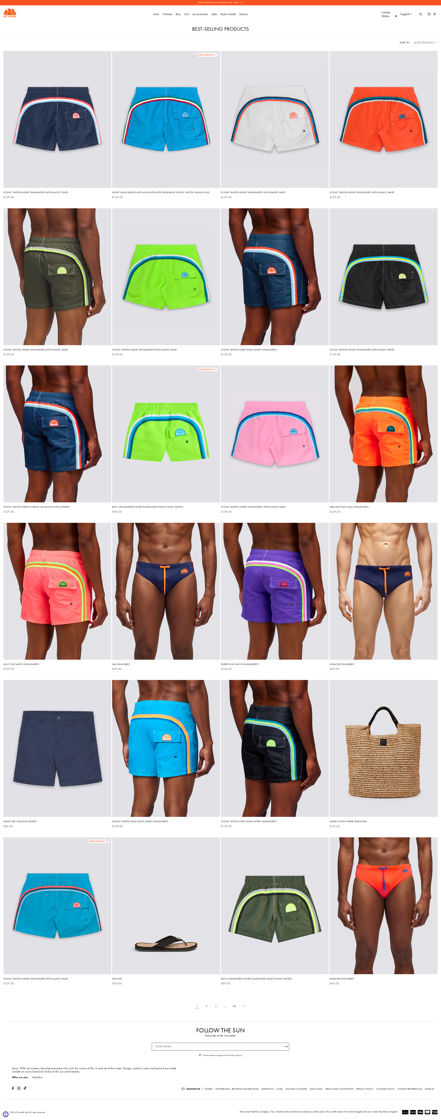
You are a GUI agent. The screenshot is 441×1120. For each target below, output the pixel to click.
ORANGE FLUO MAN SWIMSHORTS (349, 506)
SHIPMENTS (267, 1088)
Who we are (20, 1077)
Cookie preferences (409, 1088)
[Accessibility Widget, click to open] (6, 1114)
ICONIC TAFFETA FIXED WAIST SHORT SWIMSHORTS (249, 349)
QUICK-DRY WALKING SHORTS (20, 821)
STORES (209, 1088)
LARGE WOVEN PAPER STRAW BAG (348, 821)
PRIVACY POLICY (364, 1088)
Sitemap (429, 1088)
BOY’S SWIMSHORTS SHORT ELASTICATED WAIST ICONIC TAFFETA (147, 506)
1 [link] (197, 1006)
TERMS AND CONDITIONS (339, 1088)
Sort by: (405, 42)
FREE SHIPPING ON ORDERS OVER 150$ (218, 2)
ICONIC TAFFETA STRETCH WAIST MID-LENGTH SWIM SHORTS (36, 506)
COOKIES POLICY (385, 1088)
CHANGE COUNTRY (296, 1088)
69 (234, 1006)
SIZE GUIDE (316, 1088)
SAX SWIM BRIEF (121, 664)
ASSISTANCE (193, 1088)
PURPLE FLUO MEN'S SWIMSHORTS (240, 664)
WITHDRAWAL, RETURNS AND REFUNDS (237, 1088)
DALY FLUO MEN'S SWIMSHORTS (21, 664)
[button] (156, 14)
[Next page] (244, 1006)
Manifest (37, 1077)
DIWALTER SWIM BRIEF (342, 664)
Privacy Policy (235, 1055)
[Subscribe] (285, 1047)
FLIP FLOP (117, 978)
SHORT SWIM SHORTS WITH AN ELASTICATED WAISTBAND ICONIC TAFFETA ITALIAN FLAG (160, 192)
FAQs (279, 1088)
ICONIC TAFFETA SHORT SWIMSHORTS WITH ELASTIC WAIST (35, 192)
